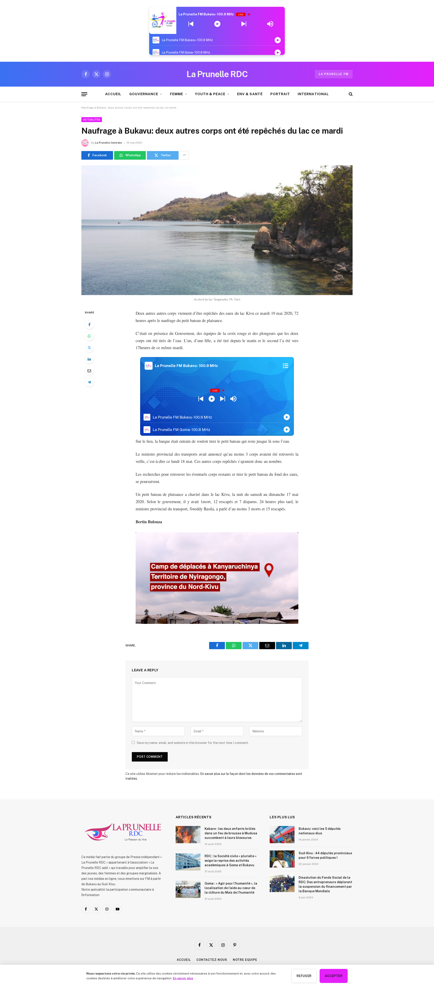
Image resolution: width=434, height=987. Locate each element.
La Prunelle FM (334, 74)
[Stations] (285, 366)
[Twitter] (89, 347)
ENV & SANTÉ (250, 94)
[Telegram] (89, 382)
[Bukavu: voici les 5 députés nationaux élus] (282, 834)
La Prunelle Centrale (108, 142)
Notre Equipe (245, 959)
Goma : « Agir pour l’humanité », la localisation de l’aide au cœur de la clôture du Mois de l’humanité (231, 888)
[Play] (217, 24)
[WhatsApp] (89, 336)
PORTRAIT (280, 94)
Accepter (333, 976)
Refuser (304, 976)
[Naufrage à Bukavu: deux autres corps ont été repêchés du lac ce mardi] (217, 230)
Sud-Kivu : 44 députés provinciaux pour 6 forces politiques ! (325, 855)
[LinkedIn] (89, 359)
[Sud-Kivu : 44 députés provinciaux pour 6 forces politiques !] (282, 859)
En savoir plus (183, 978)
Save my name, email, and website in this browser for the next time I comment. (193, 743)
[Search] (350, 94)
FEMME (176, 94)
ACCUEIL (113, 94)
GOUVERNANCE (143, 94)
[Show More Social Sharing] (184, 155)
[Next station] (191, 24)
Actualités (91, 119)
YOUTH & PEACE (210, 94)
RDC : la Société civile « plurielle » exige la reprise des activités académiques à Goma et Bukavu (231, 860)
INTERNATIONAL (313, 94)
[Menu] (84, 94)
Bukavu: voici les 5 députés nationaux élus (320, 831)
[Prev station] (244, 24)
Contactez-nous (211, 959)
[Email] (89, 370)
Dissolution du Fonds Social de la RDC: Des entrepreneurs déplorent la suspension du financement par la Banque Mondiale (325, 884)
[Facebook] (89, 324)
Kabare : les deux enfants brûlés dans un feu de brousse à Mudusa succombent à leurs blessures (231, 833)
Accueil (184, 959)
